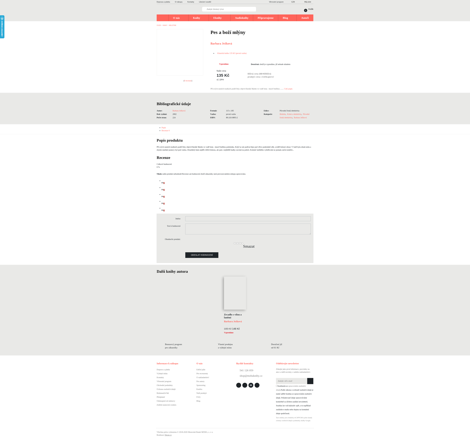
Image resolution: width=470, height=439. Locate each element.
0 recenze (188, 81)
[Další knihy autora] (190, 271)
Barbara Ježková (221, 43)
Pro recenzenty (202, 373)
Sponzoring (200, 385)
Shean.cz (168, 435)
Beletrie (172, 25)
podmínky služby (299, 420)
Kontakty (190, 2)
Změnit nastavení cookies (166, 405)
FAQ (198, 397)
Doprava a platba (163, 2)
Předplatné (161, 397)
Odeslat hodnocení (202, 255)
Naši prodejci (201, 393)
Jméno (177, 219)
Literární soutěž (205, 2)
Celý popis (288, 89)
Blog (198, 401)
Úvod (159, 25)
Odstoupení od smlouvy (166, 401)
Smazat (249, 246)
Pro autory (200, 381)
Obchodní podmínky (165, 385)
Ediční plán (200, 370)
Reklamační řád (163, 393)
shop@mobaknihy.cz (251, 375)
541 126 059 (246, 370)
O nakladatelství (202, 377)
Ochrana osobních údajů (166, 389)
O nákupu (178, 2)
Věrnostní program (164, 381)
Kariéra (199, 389)
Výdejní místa (162, 373)
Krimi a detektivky (294, 114)
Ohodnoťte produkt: (172, 239)
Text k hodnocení (173, 226)
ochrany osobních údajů (284, 420)
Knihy (165, 25)
